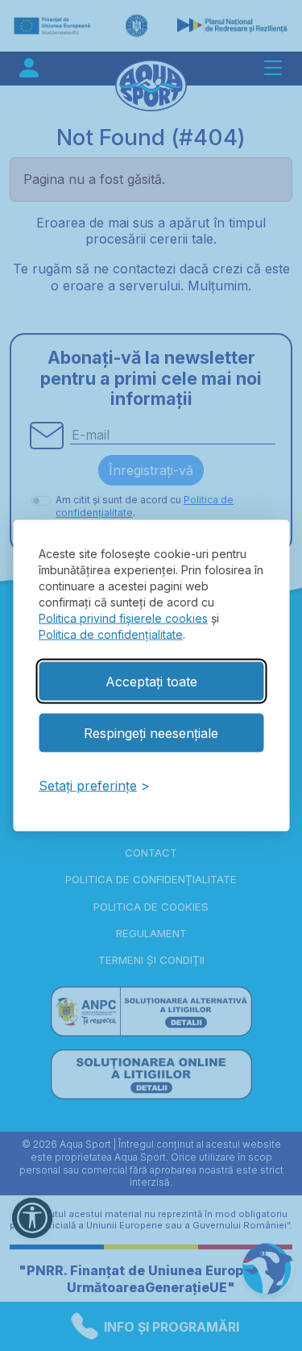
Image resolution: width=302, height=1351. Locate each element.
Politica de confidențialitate (111, 633)
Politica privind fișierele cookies (123, 617)
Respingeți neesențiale (151, 732)
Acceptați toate (151, 681)
